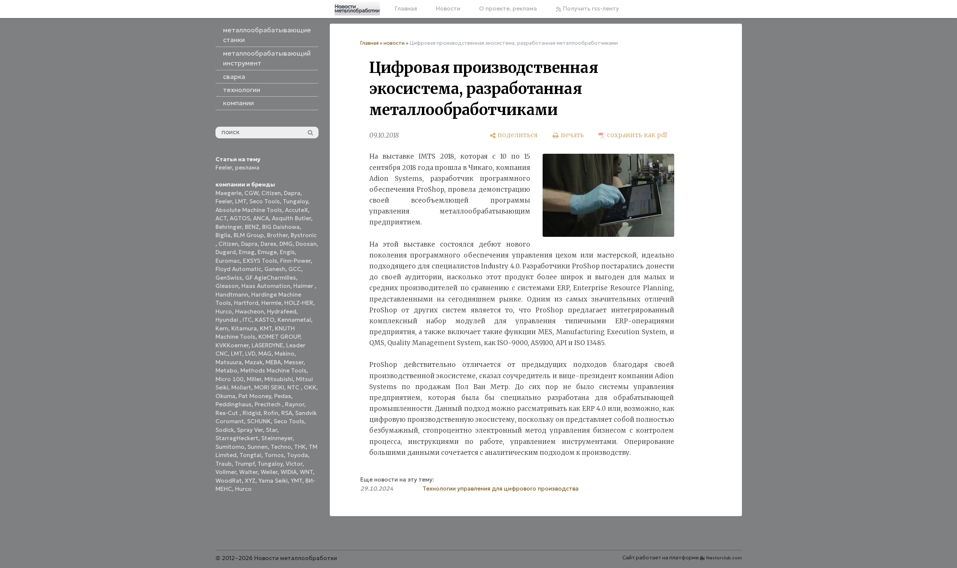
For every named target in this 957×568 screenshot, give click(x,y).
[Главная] (357, 8)
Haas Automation (265, 285)
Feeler (223, 167)
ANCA (261, 218)
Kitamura (244, 328)
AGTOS (240, 218)
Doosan (306, 243)
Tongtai (250, 455)
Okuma (225, 396)
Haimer (304, 285)
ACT (221, 218)
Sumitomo (229, 446)
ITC (247, 319)
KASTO (265, 319)
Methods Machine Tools (273, 370)
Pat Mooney (254, 396)
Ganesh (274, 269)
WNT (306, 472)
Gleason (226, 285)
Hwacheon (249, 311)
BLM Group (249, 235)
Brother (277, 235)
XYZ (250, 480)
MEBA (273, 362)
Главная (406, 8)
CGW (251, 193)
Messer (293, 362)
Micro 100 (229, 379)
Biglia (223, 235)
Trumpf (245, 463)
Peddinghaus (233, 404)
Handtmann (231, 294)
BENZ (252, 226)
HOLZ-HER (298, 302)
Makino (284, 353)
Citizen (271, 193)
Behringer (228, 226)
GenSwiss (228, 277)
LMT (240, 201)
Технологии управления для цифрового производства (501, 488)
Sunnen (257, 446)
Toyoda (297, 455)
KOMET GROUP (279, 336)
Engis (287, 252)
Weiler (269, 472)
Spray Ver (250, 429)
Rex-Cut (227, 413)
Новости (448, 8)
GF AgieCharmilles (270, 277)
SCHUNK (259, 421)
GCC (294, 269)
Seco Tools (264, 201)
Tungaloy (295, 201)
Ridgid (252, 413)
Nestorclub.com (724, 557)
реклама (247, 167)
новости (394, 43)
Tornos (274, 455)
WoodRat (228, 480)
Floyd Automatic (238, 269)
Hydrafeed (281, 311)
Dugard (225, 252)
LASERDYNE (267, 345)
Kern (221, 328)
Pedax (282, 396)
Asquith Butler (291, 218)
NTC (294, 387)
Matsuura (228, 362)
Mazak (253, 362)
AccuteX (296, 210)
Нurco (243, 488)
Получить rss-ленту (590, 8)
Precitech (268, 404)
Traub (223, 463)
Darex (268, 243)
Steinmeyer (277, 438)
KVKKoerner (232, 345)
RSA (286, 413)
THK (300, 446)
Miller (254, 379)
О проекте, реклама (508, 8)
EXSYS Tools (260, 260)
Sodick (224, 429)
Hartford (246, 302)
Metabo (226, 370)
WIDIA (289, 472)
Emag (247, 252)
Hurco (223, 311)
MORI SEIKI (269, 387)
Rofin (271, 413)
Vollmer (225, 472)
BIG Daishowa (281, 226)
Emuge (267, 252)
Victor (294, 463)
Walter (248, 472)
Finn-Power (295, 260)
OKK (310, 387)
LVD (250, 353)
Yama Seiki (273, 480)
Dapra (292, 193)
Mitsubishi (278, 379)
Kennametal (294, 319)
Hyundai (227, 319)
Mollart (241, 387)
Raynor (294, 404)
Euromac (227, 260)
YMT (296, 480)
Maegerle (228, 193)
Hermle (271, 302)
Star (271, 429)
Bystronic (304, 235)
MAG (264, 353)
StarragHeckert (236, 438)
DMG (286, 243)
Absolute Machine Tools (248, 210)
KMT (266, 328)
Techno (281, 446)
